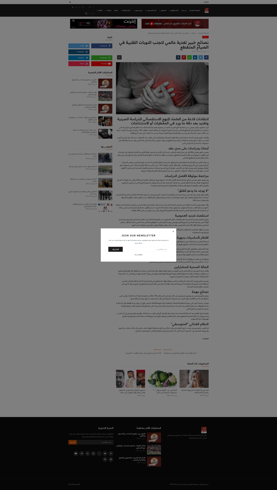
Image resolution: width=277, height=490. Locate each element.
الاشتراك (115, 249)
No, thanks (139, 255)
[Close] (173, 231)
